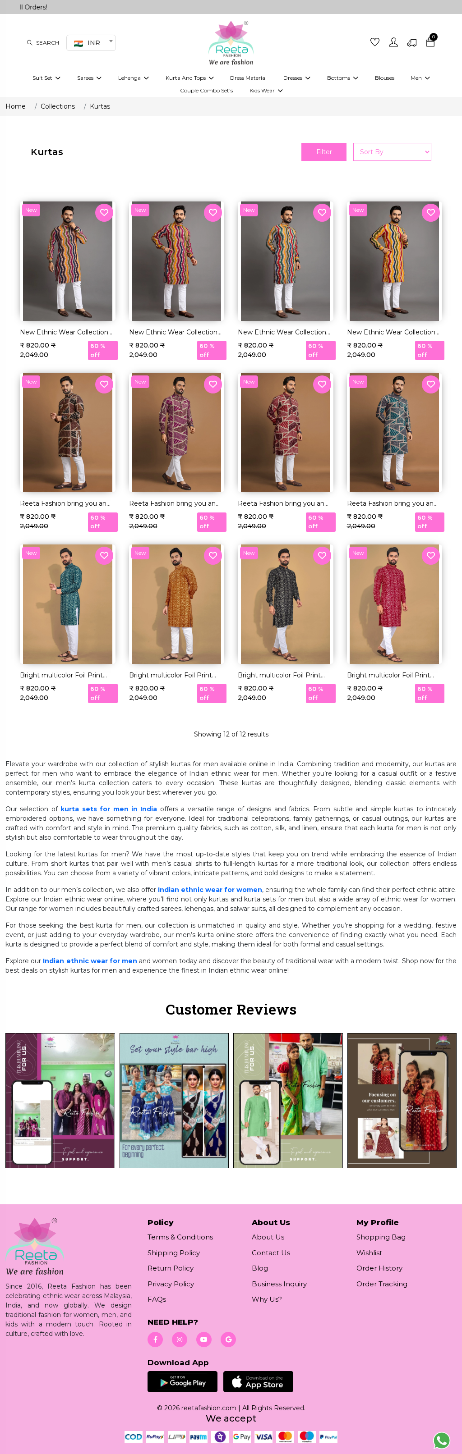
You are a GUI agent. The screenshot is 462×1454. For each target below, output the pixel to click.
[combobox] (91, 43)
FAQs (157, 1299)
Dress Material (248, 77)
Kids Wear (262, 90)
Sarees (86, 77)
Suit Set (43, 77)
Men (417, 77)
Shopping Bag (381, 1237)
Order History (379, 1268)
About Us (268, 1237)
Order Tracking (381, 1284)
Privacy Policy (171, 1284)
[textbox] (89, 43)
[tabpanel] (231, 1106)
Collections (58, 106)
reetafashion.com (208, 1408)
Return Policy (171, 1268)
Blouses (384, 77)
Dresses (293, 77)
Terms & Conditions (180, 1237)
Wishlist (369, 1252)
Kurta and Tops (186, 77)
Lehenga (130, 77)
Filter (324, 152)
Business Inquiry (279, 1284)
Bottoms (339, 77)
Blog (260, 1268)
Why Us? (267, 1299)
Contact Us (271, 1252)
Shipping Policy (174, 1252)
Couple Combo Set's (206, 90)
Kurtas (100, 106)
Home (15, 106)
